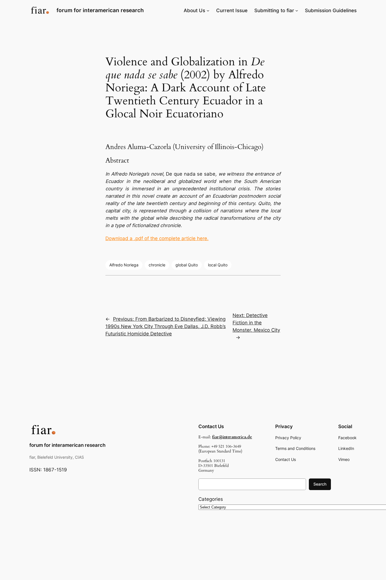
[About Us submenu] (208, 10)
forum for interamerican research (100, 10)
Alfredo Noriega (123, 264)
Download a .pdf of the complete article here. (157, 238)
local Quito (217, 264)
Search (319, 484)
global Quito (186, 264)
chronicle (157, 264)
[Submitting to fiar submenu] (296, 10)
